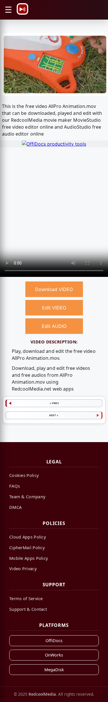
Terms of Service (26, 598)
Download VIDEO (54, 289)
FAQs (14, 486)
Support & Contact (28, 609)
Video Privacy (23, 568)
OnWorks (54, 655)
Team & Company (27, 496)
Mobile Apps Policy (28, 558)
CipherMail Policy (27, 547)
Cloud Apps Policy (27, 537)
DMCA (15, 507)
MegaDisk (54, 669)
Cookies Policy (24, 475)
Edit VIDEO (54, 308)
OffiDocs (54, 640)
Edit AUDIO (54, 326)
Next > (53, 415)
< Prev (54, 403)
